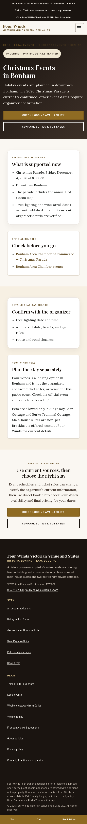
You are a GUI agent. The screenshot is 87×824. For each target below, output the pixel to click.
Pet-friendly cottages (19, 652)
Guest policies (15, 738)
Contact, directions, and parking (25, 760)
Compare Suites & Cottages (43, 126)
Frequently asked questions (23, 727)
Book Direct (69, 819)
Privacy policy (15, 749)
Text (13, 819)
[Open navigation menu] (79, 27)
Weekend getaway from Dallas (24, 705)
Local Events (24, 45)
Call (39, 819)
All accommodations (19, 608)
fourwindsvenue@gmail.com (41, 589)
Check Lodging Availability (43, 115)
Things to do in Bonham (20, 683)
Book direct (13, 663)
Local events (14, 694)
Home (7, 45)
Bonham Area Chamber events (39, 266)
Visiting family (15, 716)
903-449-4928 (39, 10)
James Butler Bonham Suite (23, 630)
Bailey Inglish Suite (18, 619)
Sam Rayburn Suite (18, 641)
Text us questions (60, 10)
